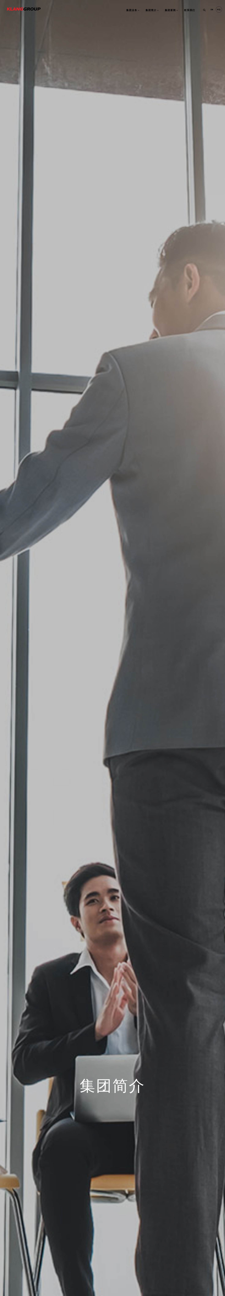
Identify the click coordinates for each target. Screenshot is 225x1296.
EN (212, 9)
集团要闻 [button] (170, 10)
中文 (219, 9)
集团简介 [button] (151, 10)
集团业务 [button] (131, 10)
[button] (204, 10)
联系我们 (189, 10)
